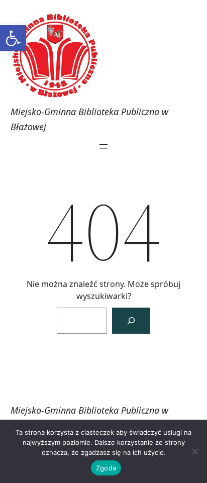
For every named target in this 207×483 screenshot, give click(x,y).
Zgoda (106, 468)
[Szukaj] (131, 321)
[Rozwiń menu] (103, 146)
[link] (13, 38)
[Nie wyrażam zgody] (194, 451)
